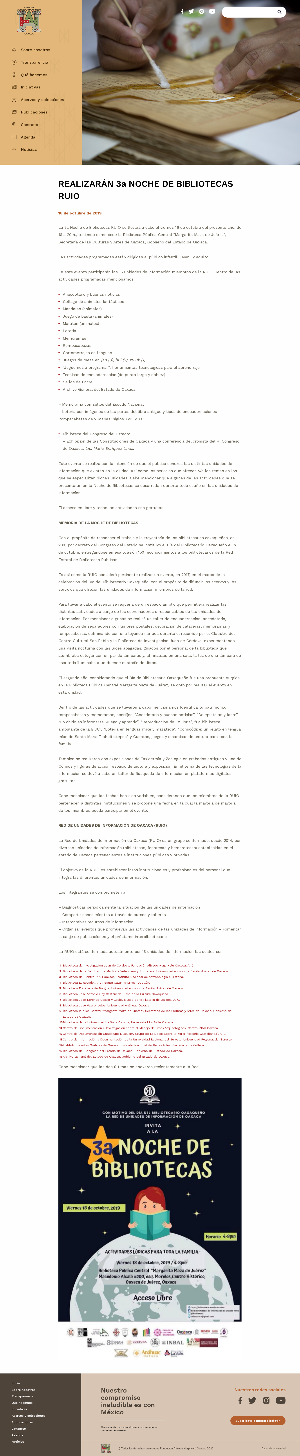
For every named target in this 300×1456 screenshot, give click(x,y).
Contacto (29, 124)
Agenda (28, 137)
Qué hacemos (34, 74)
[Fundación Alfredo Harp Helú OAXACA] (26, 16)
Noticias (29, 149)
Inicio (16, 1383)
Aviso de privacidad (274, 1448)
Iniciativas (31, 87)
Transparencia (34, 62)
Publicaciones (34, 112)
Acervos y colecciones (42, 99)
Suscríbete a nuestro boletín (257, 1420)
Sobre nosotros (35, 49)
